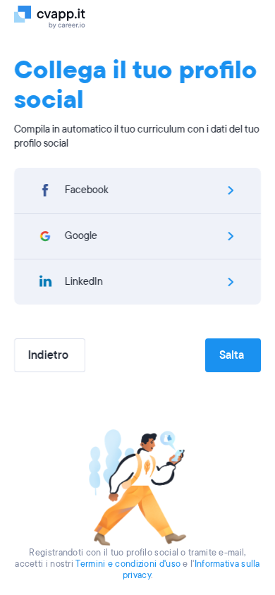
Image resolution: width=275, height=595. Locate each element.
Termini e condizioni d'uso (128, 564)
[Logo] (58, 16)
